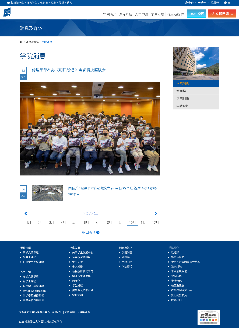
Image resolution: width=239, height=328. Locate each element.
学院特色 (176, 280)
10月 (132, 222)
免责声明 (69, 312)
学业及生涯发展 (81, 276)
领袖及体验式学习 (82, 271)
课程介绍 (126, 14)
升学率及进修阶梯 (33, 295)
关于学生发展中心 (82, 252)
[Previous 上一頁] (25, 214)
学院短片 (182, 105)
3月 (51, 222)
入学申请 (141, 14)
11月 (144, 222)
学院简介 (109, 14)
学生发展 (157, 14)
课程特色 (176, 276)
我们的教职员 (179, 295)
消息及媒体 (32, 42)
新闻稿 (181, 90)
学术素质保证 (179, 271)
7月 (98, 222)
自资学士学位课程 (33, 262)
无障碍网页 (83, 312)
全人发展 (77, 266)
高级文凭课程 (31, 252)
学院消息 (182, 83)
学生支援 (77, 262)
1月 (28, 222)
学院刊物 (182, 98)
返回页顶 (89, 232)
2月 (40, 222)
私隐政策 (57, 312)
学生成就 (77, 285)
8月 (109, 222)
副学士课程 (29, 257)
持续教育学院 (42, 312)
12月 (155, 222)
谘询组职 (176, 266)
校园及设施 (177, 285)
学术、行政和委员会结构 (185, 262)
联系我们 (176, 300)
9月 (121, 222)
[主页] (21, 42)
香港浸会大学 (26, 312)
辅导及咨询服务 (81, 257)
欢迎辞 (175, 252)
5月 (75, 222)
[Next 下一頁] (156, 214)
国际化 (76, 280)
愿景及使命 (177, 257)
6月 (86, 222)
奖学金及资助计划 (33, 300)
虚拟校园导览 (179, 290)
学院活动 (77, 295)
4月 (63, 222)
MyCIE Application (34, 290)
